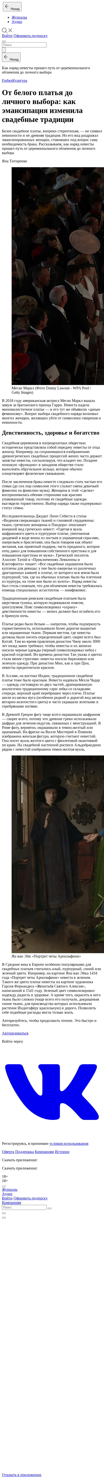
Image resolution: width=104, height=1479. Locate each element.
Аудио (17, 22)
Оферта (8, 1152)
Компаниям (44, 1152)
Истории (62, 1152)
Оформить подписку (31, 36)
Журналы (19, 17)
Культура (19, 80)
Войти (7, 36)
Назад (14, 9)
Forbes (7, 80)
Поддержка (24, 1152)
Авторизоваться (15, 1033)
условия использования (68, 1143)
